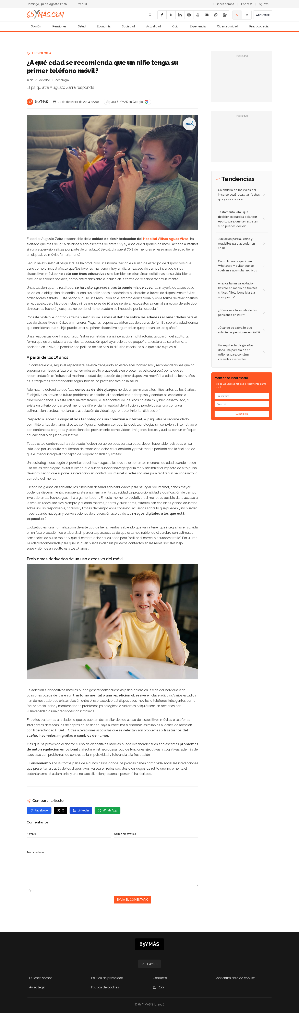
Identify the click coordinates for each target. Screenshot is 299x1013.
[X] (170, 14)
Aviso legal (37, 987)
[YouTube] (197, 14)
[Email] (206, 14)
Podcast (246, 4)
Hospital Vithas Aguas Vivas (166, 239)
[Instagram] (188, 14)
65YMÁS (41, 102)
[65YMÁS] (30, 102)
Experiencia (198, 26)
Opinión (36, 26)
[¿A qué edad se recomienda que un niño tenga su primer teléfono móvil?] (189, 123)
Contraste (263, 14)
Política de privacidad (107, 978)
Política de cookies (105, 987)
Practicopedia (258, 26)
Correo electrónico (125, 834)
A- (237, 14)
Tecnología (41, 53)
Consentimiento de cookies (235, 978)
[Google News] (224, 14)
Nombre (31, 834)
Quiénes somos (223, 4)
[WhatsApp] (215, 14)
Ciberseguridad (227, 26)
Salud (82, 26)
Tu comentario (35, 852)
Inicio (30, 80)
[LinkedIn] (179, 14)
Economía (103, 26)
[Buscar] (150, 15)
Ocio (175, 26)
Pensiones (59, 26)
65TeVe (263, 4)
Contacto (160, 978)
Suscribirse (242, 413)
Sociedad (128, 26)
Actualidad (153, 26)
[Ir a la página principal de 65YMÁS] (45, 15)
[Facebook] (161, 14)
